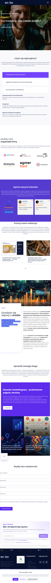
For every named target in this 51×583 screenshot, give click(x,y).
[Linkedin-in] (4, 40)
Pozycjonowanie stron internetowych (12, 95)
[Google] (40, 562)
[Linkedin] (46, 562)
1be (29, 564)
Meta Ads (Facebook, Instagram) (11, 112)
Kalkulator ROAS (32, 566)
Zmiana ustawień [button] (32, 579)
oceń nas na (8, 212)
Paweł (41, 201)
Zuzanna (24, 201)
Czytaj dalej (7, 407)
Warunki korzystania (26, 542)
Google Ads (5, 104)
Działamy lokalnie (32, 568)
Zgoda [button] (15, 579)
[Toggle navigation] (48, 2)
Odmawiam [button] (23, 579)
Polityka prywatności (19, 542)
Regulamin (41, 501)
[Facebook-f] (1, 40)
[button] (24, 268)
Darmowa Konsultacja (8, 27)
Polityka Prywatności (31, 501)
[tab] (25, 75)
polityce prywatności (23, 540)
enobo (9, 205)
